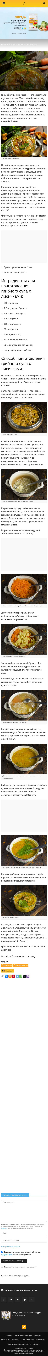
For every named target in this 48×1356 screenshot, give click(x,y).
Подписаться (6, 1255)
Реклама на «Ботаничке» (10, 1340)
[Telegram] (17, 976)
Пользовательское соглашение (33, 1340)
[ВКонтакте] (6, 976)
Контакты (36, 1344)
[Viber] (27, 976)
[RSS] (31, 1299)
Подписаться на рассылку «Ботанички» (19, 1267)
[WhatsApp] (20, 976)
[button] (44, 4)
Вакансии (37, 1335)
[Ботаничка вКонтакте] (10, 1299)
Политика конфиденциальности (19, 1344)
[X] (24, 976)
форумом (4, 1228)
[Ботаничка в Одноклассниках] (3, 1299)
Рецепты (4, 44)
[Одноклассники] (10, 976)
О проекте (8, 1335)
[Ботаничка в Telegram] (17, 1299)
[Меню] (3, 3)
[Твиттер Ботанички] (24, 1299)
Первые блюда (13, 44)
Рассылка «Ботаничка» (23, 1335)
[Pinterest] (13, 976)
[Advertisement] (24, 1086)
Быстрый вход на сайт (10, 1246)
